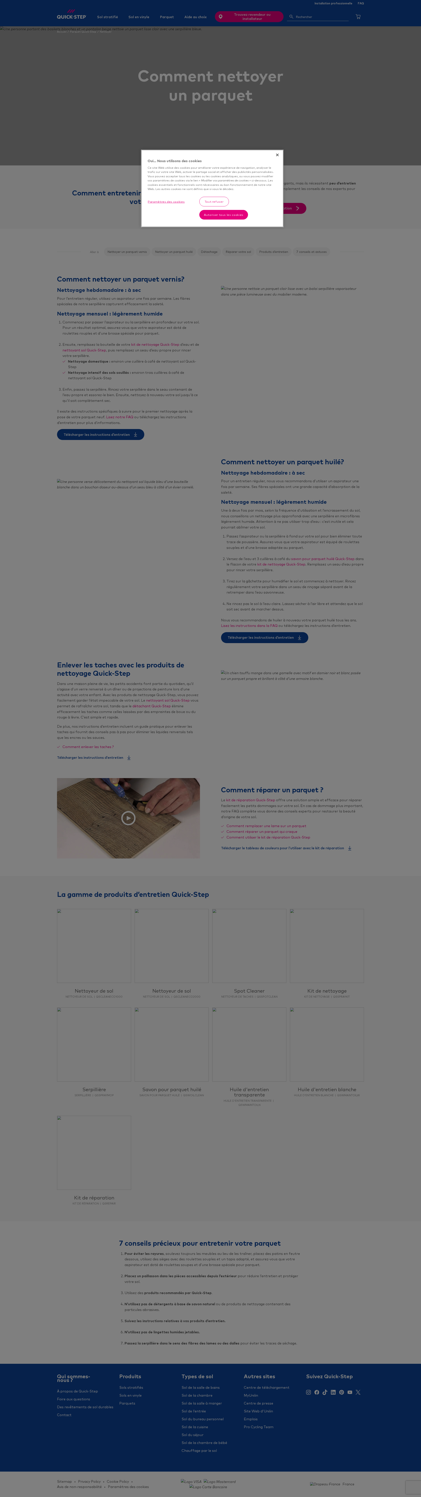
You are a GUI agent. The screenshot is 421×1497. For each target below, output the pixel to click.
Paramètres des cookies (166, 201)
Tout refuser (214, 201)
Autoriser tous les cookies (223, 214)
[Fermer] (277, 155)
